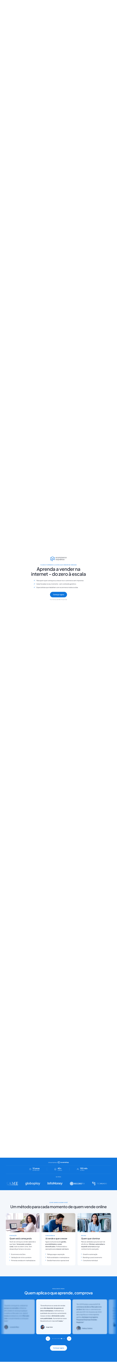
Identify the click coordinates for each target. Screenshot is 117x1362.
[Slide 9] (64, 1338)
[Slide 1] (52, 1338)
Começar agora (58, 595)
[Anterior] (48, 1338)
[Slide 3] (55, 1338)
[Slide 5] (58, 1338)
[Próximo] (69, 1338)
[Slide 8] (62, 1338)
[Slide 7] (61, 1338)
